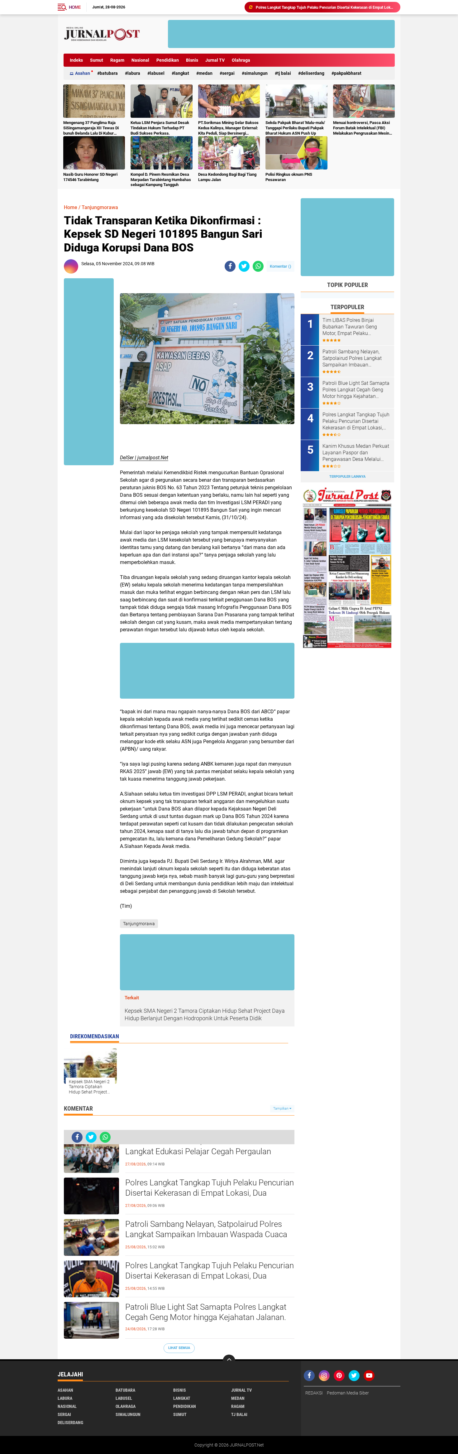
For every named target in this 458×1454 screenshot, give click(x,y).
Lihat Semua (179, 1348)
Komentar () (280, 266)
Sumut (96, 60)
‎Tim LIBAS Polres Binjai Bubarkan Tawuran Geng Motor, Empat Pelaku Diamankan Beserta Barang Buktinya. (352, 327)
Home (75, 7)
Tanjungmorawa (100, 207)
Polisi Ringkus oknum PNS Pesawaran (288, 177)
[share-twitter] (244, 266)
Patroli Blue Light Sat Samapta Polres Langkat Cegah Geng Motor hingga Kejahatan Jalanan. (205, 1312)
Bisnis (192, 60)
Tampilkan (281, 1109)
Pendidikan (167, 60)
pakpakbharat (347, 73)
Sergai (228, 73)
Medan (205, 73)
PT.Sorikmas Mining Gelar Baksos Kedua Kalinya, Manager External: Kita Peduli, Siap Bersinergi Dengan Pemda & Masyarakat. (228, 128)
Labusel (157, 73)
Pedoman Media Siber (348, 1392)
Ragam (117, 60)
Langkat (181, 73)
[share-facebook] (230, 266)
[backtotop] (229, 1361)
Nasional (140, 60)
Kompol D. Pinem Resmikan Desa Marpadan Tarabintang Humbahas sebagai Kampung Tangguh (161, 179)
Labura (133, 73)
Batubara (109, 73)
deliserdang (312, 73)
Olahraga (241, 60)
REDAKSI (314, 1392)
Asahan (82, 73)
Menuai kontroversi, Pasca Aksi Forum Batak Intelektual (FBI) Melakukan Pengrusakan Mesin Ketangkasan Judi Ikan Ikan (361, 128)
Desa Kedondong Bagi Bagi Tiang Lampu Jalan (227, 177)
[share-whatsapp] (258, 266)
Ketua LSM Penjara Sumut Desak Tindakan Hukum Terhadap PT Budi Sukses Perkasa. (160, 128)
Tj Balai (284, 73)
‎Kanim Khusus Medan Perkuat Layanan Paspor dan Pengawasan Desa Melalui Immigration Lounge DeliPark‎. (355, 452)
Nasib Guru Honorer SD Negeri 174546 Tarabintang (90, 177)
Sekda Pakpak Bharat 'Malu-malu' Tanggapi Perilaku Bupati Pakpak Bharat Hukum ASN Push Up (295, 128)
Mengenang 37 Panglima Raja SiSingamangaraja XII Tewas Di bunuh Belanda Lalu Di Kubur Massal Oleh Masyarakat (91, 128)
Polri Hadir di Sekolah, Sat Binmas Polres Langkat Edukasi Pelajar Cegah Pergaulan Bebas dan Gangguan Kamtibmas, (198, 1151)
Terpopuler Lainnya (347, 477)
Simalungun (256, 73)
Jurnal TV (215, 60)
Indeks (76, 60)
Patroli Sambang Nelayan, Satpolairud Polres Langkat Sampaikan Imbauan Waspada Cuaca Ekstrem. (206, 1234)
